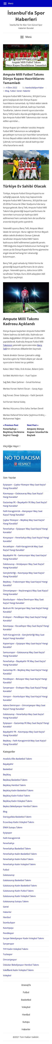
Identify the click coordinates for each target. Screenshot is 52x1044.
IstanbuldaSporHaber (34, 87)
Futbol (13, 91)
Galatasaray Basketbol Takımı (17, 880)
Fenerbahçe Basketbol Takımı (17, 848)
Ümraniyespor (10, 959)
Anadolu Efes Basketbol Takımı (17, 758)
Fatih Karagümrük (11, 838)
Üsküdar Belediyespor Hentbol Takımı (21, 964)
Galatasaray (8, 875)
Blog (7, 91)
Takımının (7, 345)
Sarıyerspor (8, 943)
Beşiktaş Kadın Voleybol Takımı (17, 801)
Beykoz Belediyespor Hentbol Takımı (20, 806)
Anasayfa (26, 985)
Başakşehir (8, 764)
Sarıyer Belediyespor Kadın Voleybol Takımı (23, 938)
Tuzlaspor (7, 954)
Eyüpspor (7, 832)
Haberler (26, 91)
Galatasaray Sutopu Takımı (16, 901)
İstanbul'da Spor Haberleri (26, 16)
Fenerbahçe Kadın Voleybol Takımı (19, 864)
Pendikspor (8, 933)
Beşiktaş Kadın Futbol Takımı (16, 795)
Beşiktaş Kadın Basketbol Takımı (18, 790)
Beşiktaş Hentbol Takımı (14, 785)
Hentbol (7, 917)
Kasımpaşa (8, 927)
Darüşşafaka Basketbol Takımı (17, 816)
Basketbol (7, 769)
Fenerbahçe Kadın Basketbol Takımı (20, 853)
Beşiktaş (7, 774)
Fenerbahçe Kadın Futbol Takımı (18, 859)
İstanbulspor (9, 922)
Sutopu (26, 1022)
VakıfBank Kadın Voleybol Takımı (18, 970)
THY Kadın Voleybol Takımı (15, 949)
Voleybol (7, 975)
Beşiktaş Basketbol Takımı (15, 779)
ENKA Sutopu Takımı (12, 827)
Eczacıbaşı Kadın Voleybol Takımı (18, 822)
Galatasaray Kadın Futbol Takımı (18, 890)
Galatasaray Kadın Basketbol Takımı (20, 885)
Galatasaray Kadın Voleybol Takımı (19, 896)
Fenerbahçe (8, 843)
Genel (19, 91)
